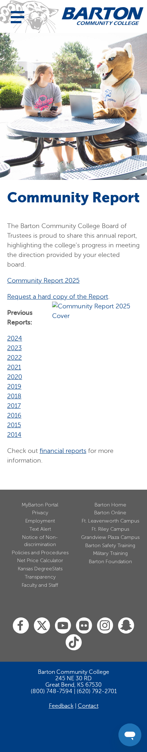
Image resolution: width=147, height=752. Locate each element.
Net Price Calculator (40, 560)
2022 (14, 357)
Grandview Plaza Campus (110, 537)
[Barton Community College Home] (102, 16)
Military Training (110, 553)
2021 (14, 367)
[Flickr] (84, 625)
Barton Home (110, 505)
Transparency (40, 577)
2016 (14, 415)
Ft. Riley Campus (110, 529)
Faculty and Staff (40, 585)
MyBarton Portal (40, 505)
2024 (14, 338)
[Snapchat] (126, 625)
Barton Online (110, 513)
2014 (14, 434)
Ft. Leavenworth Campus (110, 521)
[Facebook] (21, 625)
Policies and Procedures (40, 553)
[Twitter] (42, 625)
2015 (14, 425)
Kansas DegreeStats (40, 569)
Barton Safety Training (110, 545)
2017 (14, 405)
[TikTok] (74, 642)
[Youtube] (63, 625)
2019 (14, 386)
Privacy (40, 513)
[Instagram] (105, 625)
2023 (14, 348)
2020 (14, 376)
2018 (14, 396)
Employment (40, 521)
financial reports (63, 450)
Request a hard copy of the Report (57, 296)
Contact (88, 706)
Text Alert (40, 529)
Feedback (61, 706)
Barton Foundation (110, 562)
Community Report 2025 (43, 280)
